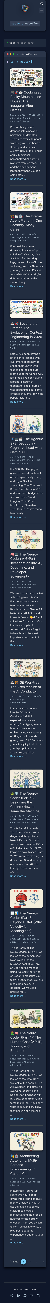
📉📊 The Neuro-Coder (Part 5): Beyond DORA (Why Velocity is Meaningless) (26, 922)
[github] (25, 1295)
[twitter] (11, 1295)
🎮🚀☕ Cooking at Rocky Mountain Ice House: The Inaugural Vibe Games (25, 101)
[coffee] (38, 1295)
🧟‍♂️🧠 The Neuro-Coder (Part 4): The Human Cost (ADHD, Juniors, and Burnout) (26, 1042)
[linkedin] (18, 1295)
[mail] (31, 1295)
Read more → (18, 178)
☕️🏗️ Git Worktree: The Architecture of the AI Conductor (25, 686)
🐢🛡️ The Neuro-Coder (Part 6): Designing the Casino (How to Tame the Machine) (25, 802)
